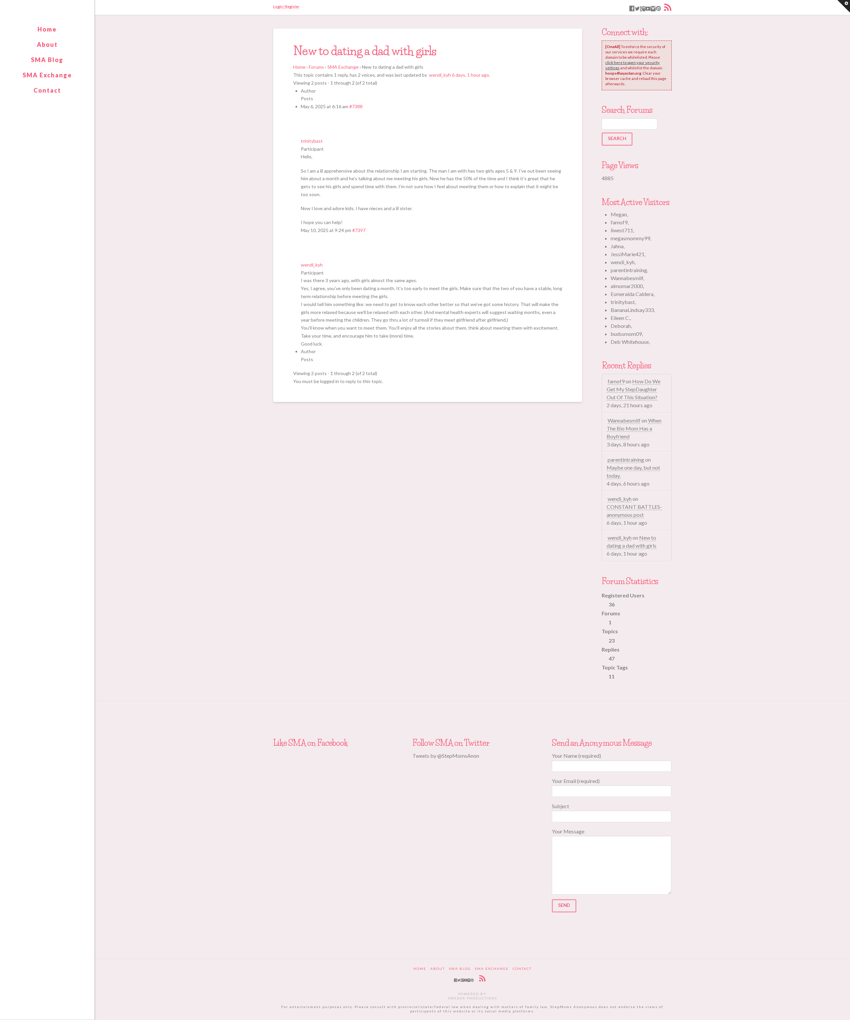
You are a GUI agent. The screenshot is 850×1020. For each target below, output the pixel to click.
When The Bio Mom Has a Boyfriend (634, 428)
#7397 (359, 230)
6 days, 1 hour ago (470, 75)
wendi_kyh (440, 75)
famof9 (616, 381)
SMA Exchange (47, 75)
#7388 (356, 106)
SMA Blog (47, 59)
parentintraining (626, 459)
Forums (316, 67)
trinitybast (312, 141)
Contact (47, 90)
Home (47, 29)
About (47, 44)
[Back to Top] (841, 1011)
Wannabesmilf (624, 420)
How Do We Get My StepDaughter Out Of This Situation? (633, 389)
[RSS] (668, 7)
